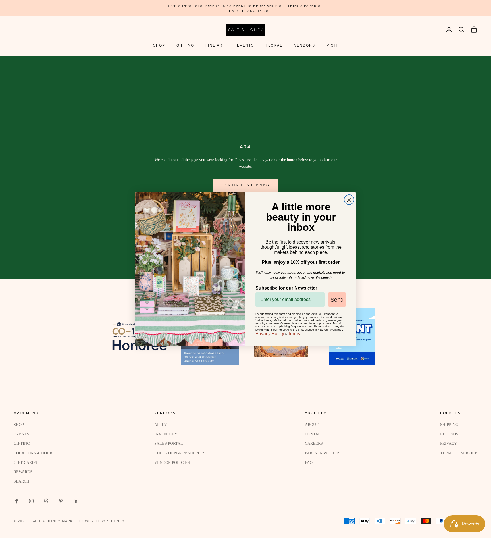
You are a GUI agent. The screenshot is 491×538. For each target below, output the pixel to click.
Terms (294, 333)
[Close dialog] (349, 200)
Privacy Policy (269, 333)
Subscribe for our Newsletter (286, 288)
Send (337, 299)
